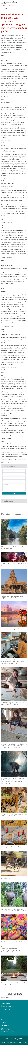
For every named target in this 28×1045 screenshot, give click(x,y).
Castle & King (11, 2)
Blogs (2, 1019)
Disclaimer (19, 1039)
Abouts (2, 1021)
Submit (14, 493)
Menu (6, 8)
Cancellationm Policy (11, 1039)
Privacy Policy (9, 1038)
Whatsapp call (6, 5)
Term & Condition (18, 1038)
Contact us (3, 1022)
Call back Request (16, 5)
